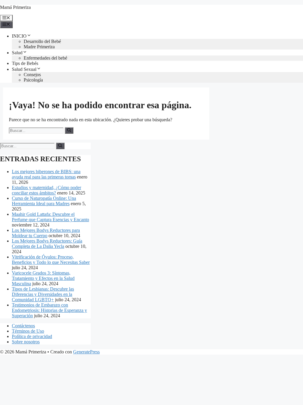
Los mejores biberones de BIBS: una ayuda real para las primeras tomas (46, 174)
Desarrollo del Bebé (42, 41)
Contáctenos (23, 325)
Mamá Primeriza (15, 7)
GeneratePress (86, 351)
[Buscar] (69, 130)
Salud (17, 52)
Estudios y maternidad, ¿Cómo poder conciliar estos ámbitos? (46, 190)
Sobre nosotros (26, 341)
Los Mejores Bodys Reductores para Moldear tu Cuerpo (46, 233)
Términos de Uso (28, 331)
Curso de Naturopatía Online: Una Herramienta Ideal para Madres (44, 201)
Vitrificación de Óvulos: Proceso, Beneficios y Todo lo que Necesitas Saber (51, 259)
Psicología (33, 79)
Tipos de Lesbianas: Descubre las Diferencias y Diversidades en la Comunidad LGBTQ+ (43, 294)
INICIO (19, 36)
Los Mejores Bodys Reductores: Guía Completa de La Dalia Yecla (47, 243)
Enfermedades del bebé (45, 57)
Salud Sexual (24, 69)
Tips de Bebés (25, 63)
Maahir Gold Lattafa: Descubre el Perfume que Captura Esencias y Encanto (50, 217)
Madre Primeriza (39, 46)
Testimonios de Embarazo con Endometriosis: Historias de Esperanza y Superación (49, 310)
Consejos (32, 74)
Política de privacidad (32, 336)
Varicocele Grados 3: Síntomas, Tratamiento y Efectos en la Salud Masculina (43, 278)
